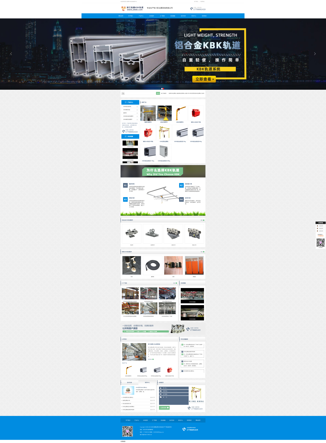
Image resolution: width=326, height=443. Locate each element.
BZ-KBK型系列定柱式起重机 (194, 93)
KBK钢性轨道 (126, 109)
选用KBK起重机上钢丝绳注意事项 (176, 93)
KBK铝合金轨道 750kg (148, 160)
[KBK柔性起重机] (164, 132)
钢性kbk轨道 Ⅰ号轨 (196, 122)
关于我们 (196, 1)
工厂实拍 (124, 283)
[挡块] (173, 274)
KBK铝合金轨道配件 (128, 116)
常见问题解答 (184, 339)
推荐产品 (144, 102)
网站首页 (121, 16)
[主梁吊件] (152, 243)
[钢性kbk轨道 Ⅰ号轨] (196, 113)
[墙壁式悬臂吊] (148, 113)
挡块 (173, 276)
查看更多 (150, 359)
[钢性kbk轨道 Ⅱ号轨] (148, 132)
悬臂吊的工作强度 (188, 343)
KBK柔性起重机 (164, 141)
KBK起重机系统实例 (167, 301)
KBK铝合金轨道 (127, 106)
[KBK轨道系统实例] (149, 299)
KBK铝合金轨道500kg (196, 141)
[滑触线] (194, 274)
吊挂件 (202, 93)
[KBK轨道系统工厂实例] (167, 314)
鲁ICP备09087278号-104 (146, 434)
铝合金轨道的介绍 (188, 372)
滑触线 (194, 276)
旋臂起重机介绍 (187, 363)
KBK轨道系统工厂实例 (167, 316)
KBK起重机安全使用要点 (128, 406)
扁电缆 (152, 276)
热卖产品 (124, 363)
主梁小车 (173, 245)
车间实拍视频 (130, 141)
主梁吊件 (153, 245)
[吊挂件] (131, 243)
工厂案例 (162, 16)
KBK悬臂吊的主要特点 (189, 353)
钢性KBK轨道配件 (127, 251)
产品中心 (141, 16)
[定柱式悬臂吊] (180, 113)
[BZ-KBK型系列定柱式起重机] (130, 314)
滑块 (132, 276)
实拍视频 (172, 16)
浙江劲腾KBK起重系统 (154, 344)
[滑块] (131, 274)
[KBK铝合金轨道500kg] (196, 132)
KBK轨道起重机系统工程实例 (130, 301)
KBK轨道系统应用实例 (148, 316)
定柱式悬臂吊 (180, 122)
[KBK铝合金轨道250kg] (180, 132)
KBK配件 (151, 16)
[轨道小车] (194, 243)
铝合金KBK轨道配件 (127, 220)
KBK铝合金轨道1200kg (164, 160)
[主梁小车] (173, 243)
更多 (202, 220)
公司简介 (124, 339)
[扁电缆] (152, 274)
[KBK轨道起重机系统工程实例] (130, 299)
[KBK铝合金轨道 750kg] (148, 152)
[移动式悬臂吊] (164, 113)
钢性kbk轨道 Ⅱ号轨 (148, 141)
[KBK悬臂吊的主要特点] (128, 394)
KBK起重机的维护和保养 (128, 409)
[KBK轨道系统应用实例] (149, 314)
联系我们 (203, 1)
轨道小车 (194, 245)
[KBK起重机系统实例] (167, 299)
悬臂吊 (125, 113)
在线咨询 (321, 226)
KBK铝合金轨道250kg (180, 141)
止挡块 (186, 93)
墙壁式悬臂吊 (148, 122)
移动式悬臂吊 (164, 122)
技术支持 (183, 16)
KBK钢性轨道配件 (127, 119)
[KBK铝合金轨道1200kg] (164, 152)
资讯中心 (193, 16)
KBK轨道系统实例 (148, 301)
